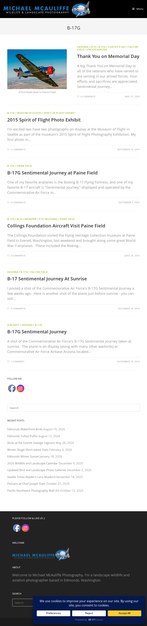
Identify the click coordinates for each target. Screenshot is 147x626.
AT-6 (93, 47)
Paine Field (24, 166)
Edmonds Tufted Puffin (22, 436)
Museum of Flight (29, 113)
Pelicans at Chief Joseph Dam (26, 484)
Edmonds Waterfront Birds (24, 429)
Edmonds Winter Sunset (23, 456)
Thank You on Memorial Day (108, 56)
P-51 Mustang (48, 219)
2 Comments (18, 149)
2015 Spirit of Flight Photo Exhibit (44, 119)
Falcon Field (39, 272)
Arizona (82, 47)
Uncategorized (97, 49)
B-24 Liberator (27, 219)
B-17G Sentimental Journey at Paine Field (52, 172)
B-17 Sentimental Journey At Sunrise (47, 278)
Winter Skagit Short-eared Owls (27, 450)
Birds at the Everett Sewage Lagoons (31, 443)
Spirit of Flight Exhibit (59, 113)
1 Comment (17, 361)
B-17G (102, 47)
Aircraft (13, 325)
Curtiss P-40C (117, 47)
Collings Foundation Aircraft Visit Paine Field (56, 225)
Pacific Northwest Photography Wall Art (33, 490)
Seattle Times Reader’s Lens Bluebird (31, 477)
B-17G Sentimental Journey (37, 331)
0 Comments (88, 96)
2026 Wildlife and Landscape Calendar (32, 463)
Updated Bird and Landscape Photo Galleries (36, 470)
